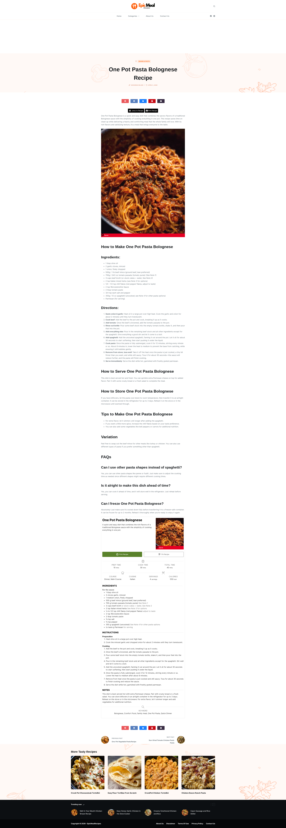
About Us (149, 16)
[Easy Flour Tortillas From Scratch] (124, 772)
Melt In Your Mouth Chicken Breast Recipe (91, 812)
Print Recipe (152, 111)
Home (119, 16)
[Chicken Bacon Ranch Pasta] (198, 772)
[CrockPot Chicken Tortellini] (161, 772)
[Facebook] (211, 16)
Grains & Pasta (144, 61)
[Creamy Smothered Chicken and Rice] (148, 812)
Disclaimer (170, 824)
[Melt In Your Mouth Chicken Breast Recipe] (74, 812)
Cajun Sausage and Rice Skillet (200, 812)
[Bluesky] (143, 101)
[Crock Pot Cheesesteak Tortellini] (87, 772)
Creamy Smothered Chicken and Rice (165, 812)
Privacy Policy (197, 824)
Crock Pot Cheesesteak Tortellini (85, 793)
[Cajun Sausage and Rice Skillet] (185, 812)
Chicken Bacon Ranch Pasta (194, 793)
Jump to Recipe (137, 111)
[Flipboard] (152, 101)
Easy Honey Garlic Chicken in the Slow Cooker (129, 812)
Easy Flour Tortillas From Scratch (122, 793)
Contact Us (164, 16)
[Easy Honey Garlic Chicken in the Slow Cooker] (111, 812)
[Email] (161, 101)
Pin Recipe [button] (165, 554)
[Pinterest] (214, 16)
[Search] (214, 6)
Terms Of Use (183, 824)
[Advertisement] (143, 36)
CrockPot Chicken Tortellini (157, 793)
